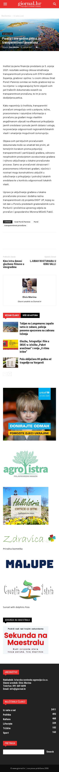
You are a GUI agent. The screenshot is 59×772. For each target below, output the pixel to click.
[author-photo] (29, 293)
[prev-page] (5, 374)
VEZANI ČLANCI (12, 315)
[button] (55, 4)
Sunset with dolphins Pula (16, 607)
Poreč (36, 222)
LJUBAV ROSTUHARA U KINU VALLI (43, 263)
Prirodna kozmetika (13, 548)
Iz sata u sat (19, 15)
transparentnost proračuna (15, 225)
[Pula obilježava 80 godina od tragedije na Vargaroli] (10, 362)
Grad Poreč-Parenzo (22, 222)
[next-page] (10, 374)
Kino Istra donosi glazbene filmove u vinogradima (13, 264)
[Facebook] (6, 57)
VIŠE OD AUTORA (30, 315)
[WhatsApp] (27, 57)
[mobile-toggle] (5, 4)
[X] (13, 57)
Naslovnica (6, 15)
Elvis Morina (14, 47)
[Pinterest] (20, 57)
